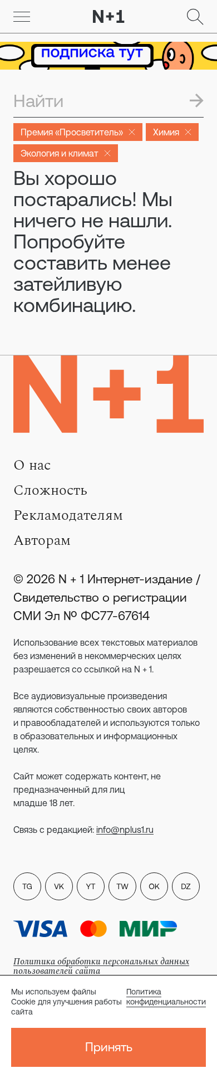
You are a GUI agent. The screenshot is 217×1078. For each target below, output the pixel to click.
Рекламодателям (68, 515)
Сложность (50, 490)
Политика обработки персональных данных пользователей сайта (101, 966)
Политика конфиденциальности (166, 996)
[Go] (21, 16)
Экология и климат (59, 153)
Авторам (42, 540)
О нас (32, 465)
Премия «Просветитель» (72, 132)
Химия (166, 132)
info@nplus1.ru (125, 830)
